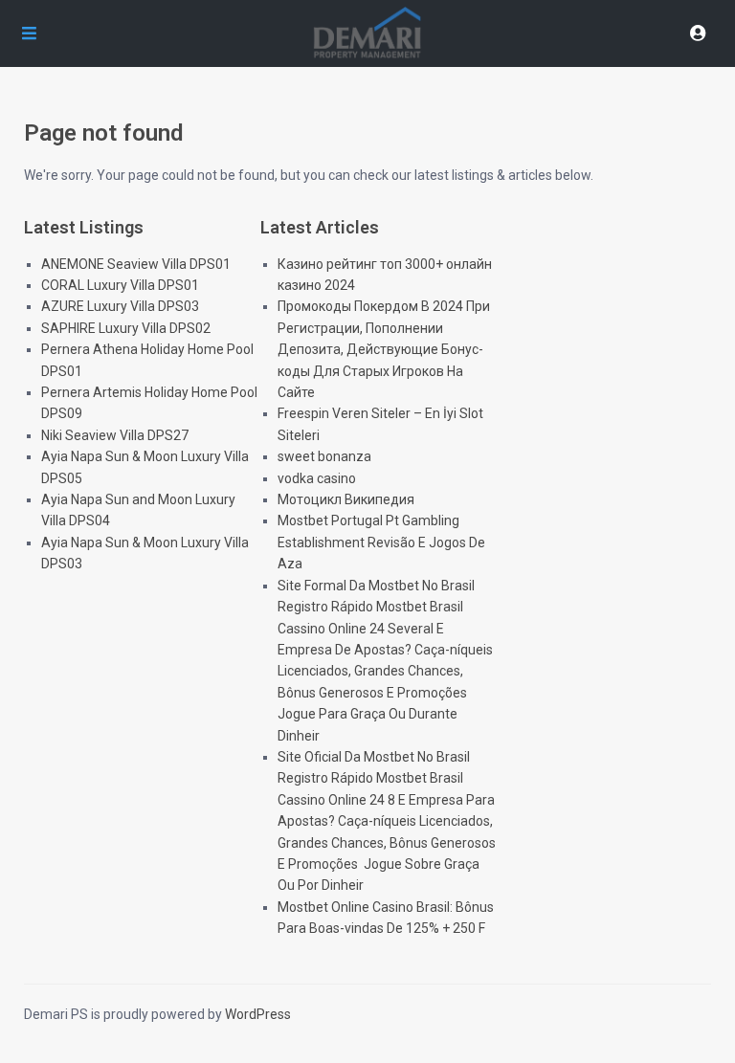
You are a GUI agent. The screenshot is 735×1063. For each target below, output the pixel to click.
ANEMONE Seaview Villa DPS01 (136, 264)
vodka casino (317, 478)
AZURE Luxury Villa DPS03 (120, 306)
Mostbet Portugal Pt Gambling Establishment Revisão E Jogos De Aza (381, 542)
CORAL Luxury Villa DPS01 (120, 285)
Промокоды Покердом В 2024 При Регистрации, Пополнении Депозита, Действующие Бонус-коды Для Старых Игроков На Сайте (384, 349)
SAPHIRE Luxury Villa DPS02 (126, 328)
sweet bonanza (324, 456)
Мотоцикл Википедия (346, 499)
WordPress (258, 1014)
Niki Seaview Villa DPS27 (115, 435)
